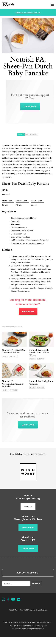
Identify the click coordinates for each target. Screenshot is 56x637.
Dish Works (18, 326)
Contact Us (42, 610)
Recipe (21, 134)
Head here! (28, 311)
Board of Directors (27, 610)
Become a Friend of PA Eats (28, 12)
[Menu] (52, 4)
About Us (13, 610)
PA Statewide (31, 134)
